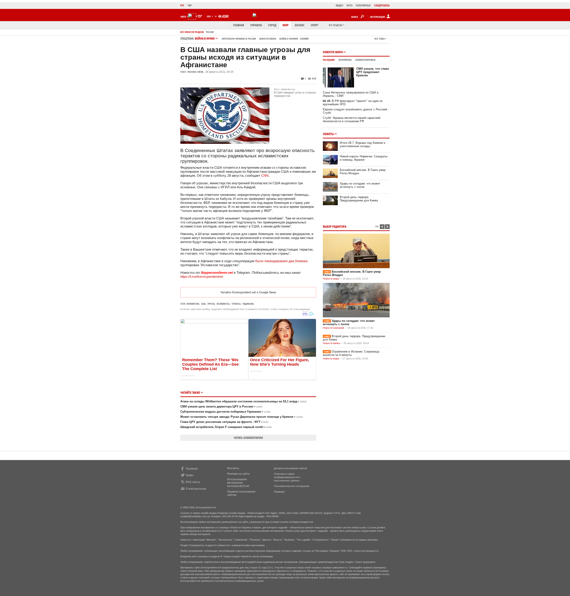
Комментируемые (365, 59)
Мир (286, 25)
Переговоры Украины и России (239, 38)
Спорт (314, 25)
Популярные (345, 59)
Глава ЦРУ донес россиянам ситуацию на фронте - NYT (224, 422)
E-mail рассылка (196, 488)
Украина (256, 25)
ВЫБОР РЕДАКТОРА (334, 226)
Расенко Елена (195, 71)
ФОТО (349, 5)
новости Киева (267, 38)
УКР (190, 5)
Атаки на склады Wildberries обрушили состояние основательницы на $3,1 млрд (243, 401)
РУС (182, 5)
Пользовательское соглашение (291, 486)
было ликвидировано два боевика (281, 261)
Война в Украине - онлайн (294, 38)
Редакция (279, 491)
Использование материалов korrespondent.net (238, 483)
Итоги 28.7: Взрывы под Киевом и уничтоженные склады (362, 144)
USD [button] (209, 16)
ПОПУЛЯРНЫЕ (363, 5)
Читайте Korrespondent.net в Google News (248, 292)
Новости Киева (331, 343)
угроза (211, 303)
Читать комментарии (248, 438)
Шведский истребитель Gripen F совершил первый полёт (226, 427)
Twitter (189, 475)
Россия (210, 32)
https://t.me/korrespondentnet (201, 276)
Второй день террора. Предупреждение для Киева (359, 198)
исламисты (223, 303)
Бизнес (299, 25)
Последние (329, 59)
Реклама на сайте (238, 473)
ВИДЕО (339, 5)
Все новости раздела (192, 32)
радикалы (248, 303)
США (203, 303)
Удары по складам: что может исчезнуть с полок (360, 185)
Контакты (233, 468)
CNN (265, 175)
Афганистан (192, 303)
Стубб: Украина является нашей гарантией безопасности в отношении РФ (351, 119)
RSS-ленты (193, 482)
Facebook (192, 468)
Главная (238, 25)
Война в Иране (252, 38)
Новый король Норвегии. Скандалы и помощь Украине (363, 158)
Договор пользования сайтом (290, 468)
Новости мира (333, 52)
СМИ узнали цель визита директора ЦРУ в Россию (221, 406)
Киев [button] (183, 16)
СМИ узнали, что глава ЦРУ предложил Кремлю (372, 72)
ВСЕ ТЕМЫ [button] (380, 38)
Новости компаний (333, 327)
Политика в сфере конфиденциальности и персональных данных (287, 477)
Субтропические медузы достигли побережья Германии (225, 411)
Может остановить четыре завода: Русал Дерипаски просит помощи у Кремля (241, 416)
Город (272, 25)
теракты (236, 303)
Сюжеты (328, 134)
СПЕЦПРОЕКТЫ (382, 5)
